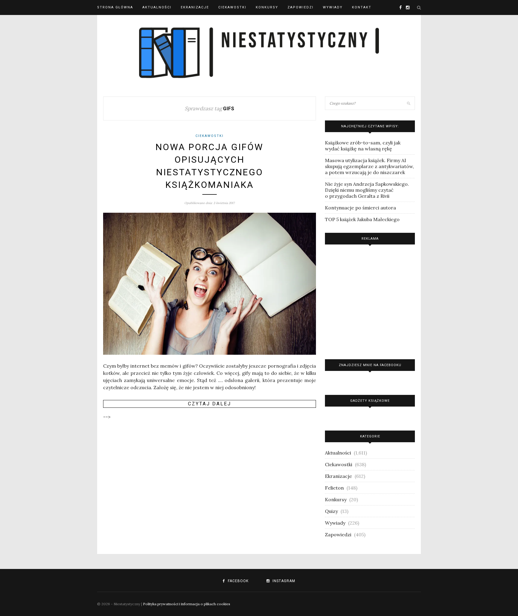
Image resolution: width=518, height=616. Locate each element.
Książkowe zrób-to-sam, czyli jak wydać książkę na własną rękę (362, 146)
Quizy (331, 511)
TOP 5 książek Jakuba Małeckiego (362, 219)
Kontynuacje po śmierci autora (360, 208)
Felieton (334, 488)
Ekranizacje (195, 7)
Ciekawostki (232, 7)
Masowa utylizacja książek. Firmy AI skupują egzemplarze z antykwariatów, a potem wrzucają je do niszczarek (369, 166)
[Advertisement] (370, 300)
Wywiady (333, 7)
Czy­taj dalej (209, 404)
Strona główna (115, 7)
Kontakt (361, 7)
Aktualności (156, 7)
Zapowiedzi (300, 7)
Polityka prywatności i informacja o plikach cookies (186, 604)
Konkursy (267, 7)
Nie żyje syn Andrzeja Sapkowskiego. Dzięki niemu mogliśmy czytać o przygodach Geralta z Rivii (367, 190)
